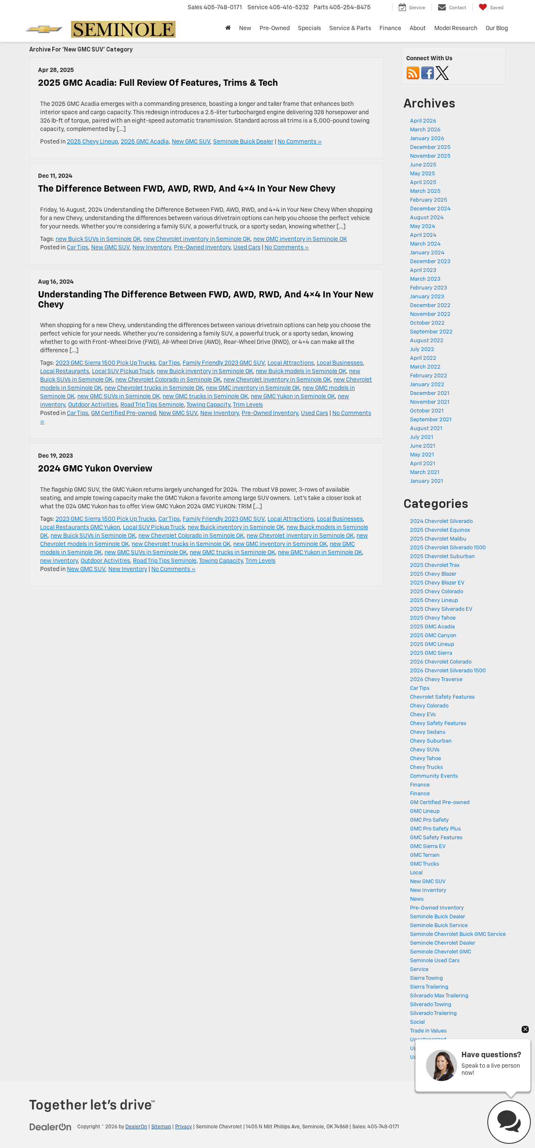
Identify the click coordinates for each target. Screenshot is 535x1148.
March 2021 (424, 472)
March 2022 (425, 367)
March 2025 (425, 191)
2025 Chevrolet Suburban (442, 556)
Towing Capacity (208, 405)
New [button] (245, 28)
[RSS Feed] (413, 73)
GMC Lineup (425, 811)
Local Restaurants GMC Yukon (80, 527)
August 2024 (426, 217)
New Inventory (151, 248)
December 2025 (430, 147)
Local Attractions (291, 363)
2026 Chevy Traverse (436, 679)
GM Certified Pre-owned (123, 413)
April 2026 (423, 121)
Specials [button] (309, 28)
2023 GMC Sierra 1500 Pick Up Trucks (105, 363)
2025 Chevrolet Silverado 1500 (448, 548)
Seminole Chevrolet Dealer (442, 943)
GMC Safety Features (436, 837)
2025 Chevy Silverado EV (441, 609)
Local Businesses (340, 363)
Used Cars (246, 248)
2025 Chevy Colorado (436, 591)
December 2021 (429, 393)
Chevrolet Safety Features (442, 697)
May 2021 (422, 455)
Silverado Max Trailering (439, 996)
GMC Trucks (424, 864)
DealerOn (136, 1127)
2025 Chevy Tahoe (433, 618)
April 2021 (422, 463)
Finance (420, 785)
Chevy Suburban (431, 741)
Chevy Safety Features (438, 723)
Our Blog (497, 28)
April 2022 (423, 358)
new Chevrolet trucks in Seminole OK (153, 388)
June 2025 (423, 165)
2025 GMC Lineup (432, 644)
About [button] (418, 28)
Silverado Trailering (433, 1013)
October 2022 (427, 323)
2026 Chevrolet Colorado (440, 662)
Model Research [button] (455, 28)
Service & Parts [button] (350, 28)
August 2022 (426, 340)
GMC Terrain (425, 855)
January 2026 (427, 138)
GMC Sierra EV (428, 846)
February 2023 (428, 288)
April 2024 (423, 235)
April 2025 (423, 182)
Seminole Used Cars (435, 961)
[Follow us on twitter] (442, 73)
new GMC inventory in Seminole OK (300, 239)
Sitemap (161, 1127)
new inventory (59, 561)
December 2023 (430, 261)
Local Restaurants (64, 371)
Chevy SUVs (425, 750)
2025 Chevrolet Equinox (440, 530)
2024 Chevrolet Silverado (441, 521)
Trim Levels (248, 405)
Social (417, 1022)
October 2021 (426, 411)
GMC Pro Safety (429, 820)
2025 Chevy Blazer (433, 574)
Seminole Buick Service (439, 925)
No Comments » (300, 142)
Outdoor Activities (92, 405)
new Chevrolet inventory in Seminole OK (196, 239)
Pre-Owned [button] (275, 28)
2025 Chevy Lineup (92, 142)
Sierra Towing (426, 978)
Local (416, 873)
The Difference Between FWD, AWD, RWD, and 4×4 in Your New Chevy (187, 189)
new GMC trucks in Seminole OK (205, 397)
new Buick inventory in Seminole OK (205, 371)
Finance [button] (390, 28)
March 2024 (425, 244)
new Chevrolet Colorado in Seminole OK (168, 380)
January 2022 (427, 384)
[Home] (228, 28)
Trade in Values (428, 1031)
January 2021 (426, 481)
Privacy (183, 1127)
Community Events (434, 776)
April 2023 (423, 270)
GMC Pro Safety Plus (435, 829)
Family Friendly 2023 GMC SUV (224, 363)
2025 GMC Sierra (431, 653)
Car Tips (77, 248)
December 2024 (430, 209)
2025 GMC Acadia (145, 142)
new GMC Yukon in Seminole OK (293, 397)
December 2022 (430, 305)
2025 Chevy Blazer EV (437, 583)
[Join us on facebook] (427, 73)
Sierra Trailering (429, 987)
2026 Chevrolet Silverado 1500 (448, 671)
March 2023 (425, 279)
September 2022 (431, 332)
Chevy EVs (423, 715)
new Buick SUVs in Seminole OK (98, 239)
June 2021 (422, 446)
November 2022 (430, 314)
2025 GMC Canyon (433, 635)
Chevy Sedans (428, 732)
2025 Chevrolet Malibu (438, 539)
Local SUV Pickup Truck (123, 371)
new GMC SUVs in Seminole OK (118, 397)
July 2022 (422, 349)
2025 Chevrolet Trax (435, 565)
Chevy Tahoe (425, 758)
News (417, 899)
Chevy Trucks (426, 767)
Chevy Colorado (429, 706)
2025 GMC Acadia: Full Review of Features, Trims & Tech (158, 83)
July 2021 (421, 437)
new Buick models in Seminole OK (301, 371)
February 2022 (428, 376)
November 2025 (430, 156)
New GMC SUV (191, 142)
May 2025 (422, 174)
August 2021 (426, 428)
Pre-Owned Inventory (202, 248)
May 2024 (422, 226)
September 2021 (430, 420)
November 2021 (429, 402)
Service (419, 969)
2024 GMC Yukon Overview (95, 469)
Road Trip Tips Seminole (152, 405)
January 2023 (427, 297)
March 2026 (425, 130)
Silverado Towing (430, 1004)
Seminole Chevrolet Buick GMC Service (458, 934)
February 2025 (428, 200)
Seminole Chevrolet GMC (440, 952)
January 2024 (427, 253)
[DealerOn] (50, 1127)
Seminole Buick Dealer (243, 142)
